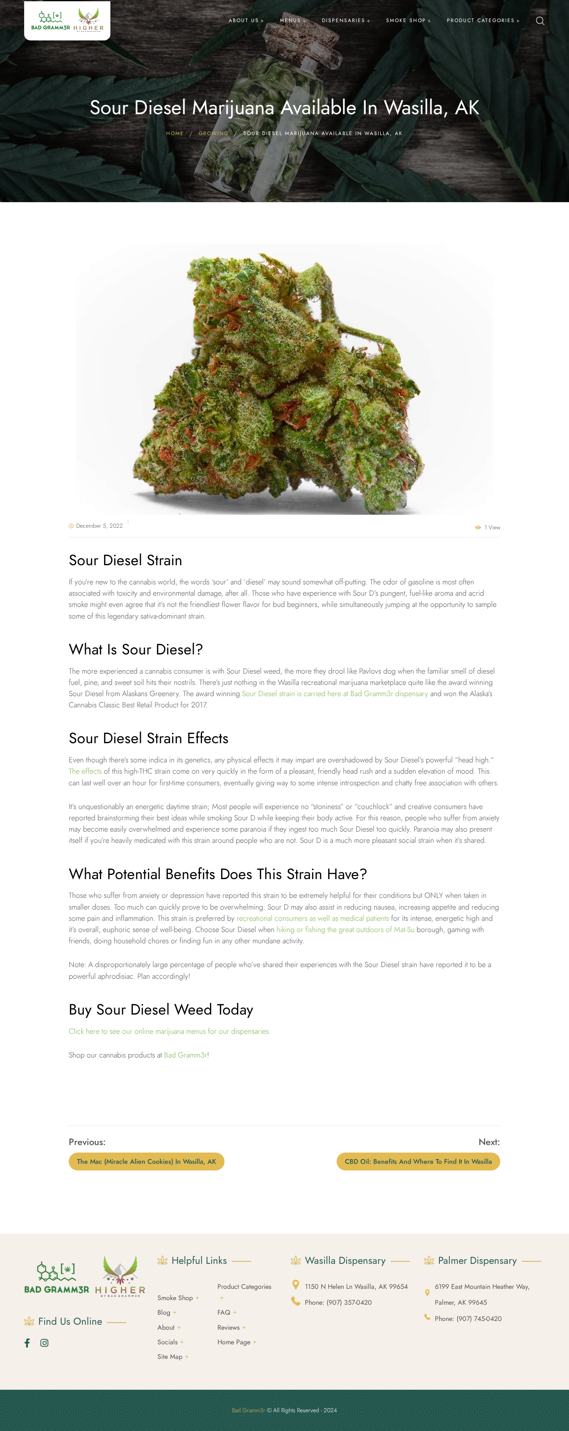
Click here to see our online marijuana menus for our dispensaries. (170, 1031)
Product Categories (244, 1286)
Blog (163, 1312)
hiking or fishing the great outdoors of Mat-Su (345, 929)
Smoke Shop (175, 1298)
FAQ (223, 1312)
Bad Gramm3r (185, 1055)
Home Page (233, 1342)
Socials (167, 1342)
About (166, 1327)
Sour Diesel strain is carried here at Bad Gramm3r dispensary (335, 693)
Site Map (169, 1356)
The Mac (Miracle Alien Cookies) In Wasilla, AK (146, 1161)
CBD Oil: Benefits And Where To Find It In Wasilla (418, 1161)
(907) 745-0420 (468, 1318)
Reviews (228, 1327)
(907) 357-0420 (338, 1302)
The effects (85, 771)
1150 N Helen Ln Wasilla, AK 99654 (356, 1286)
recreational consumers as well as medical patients (313, 918)
